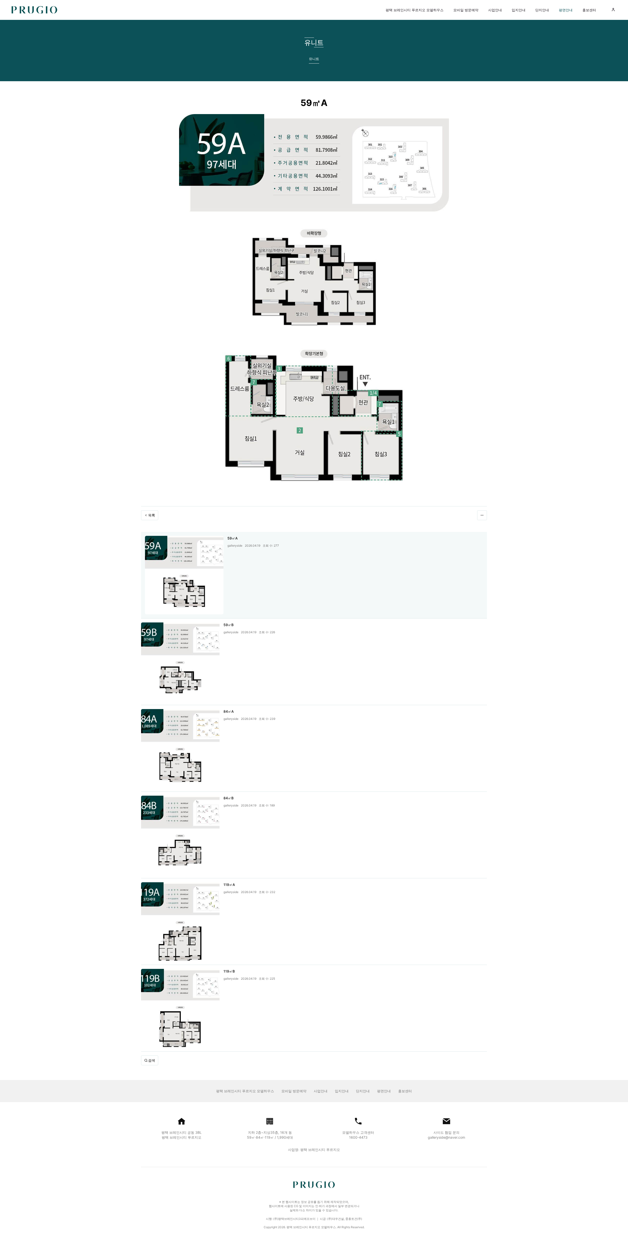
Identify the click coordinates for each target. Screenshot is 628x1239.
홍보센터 (589, 10)
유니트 (314, 59)
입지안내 (518, 10)
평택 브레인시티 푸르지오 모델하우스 (415, 10)
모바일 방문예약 (465, 10)
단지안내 (542, 10)
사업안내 (495, 10)
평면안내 (566, 10)
